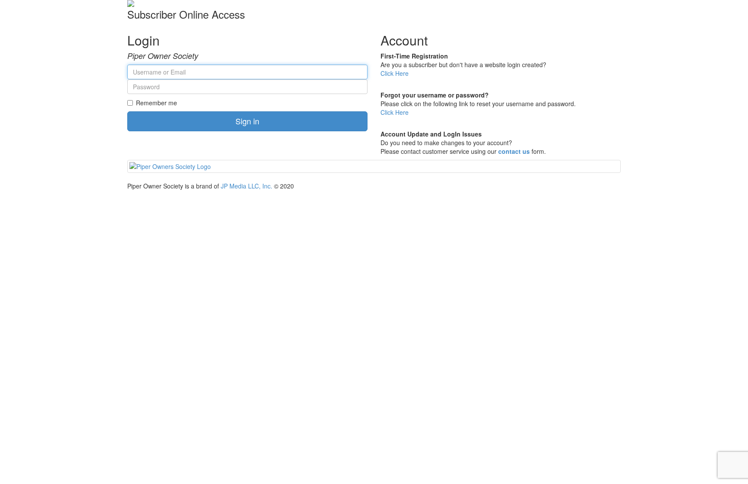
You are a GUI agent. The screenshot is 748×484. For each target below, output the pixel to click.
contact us (514, 151)
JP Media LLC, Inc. (246, 186)
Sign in (247, 121)
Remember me (156, 102)
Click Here (394, 73)
